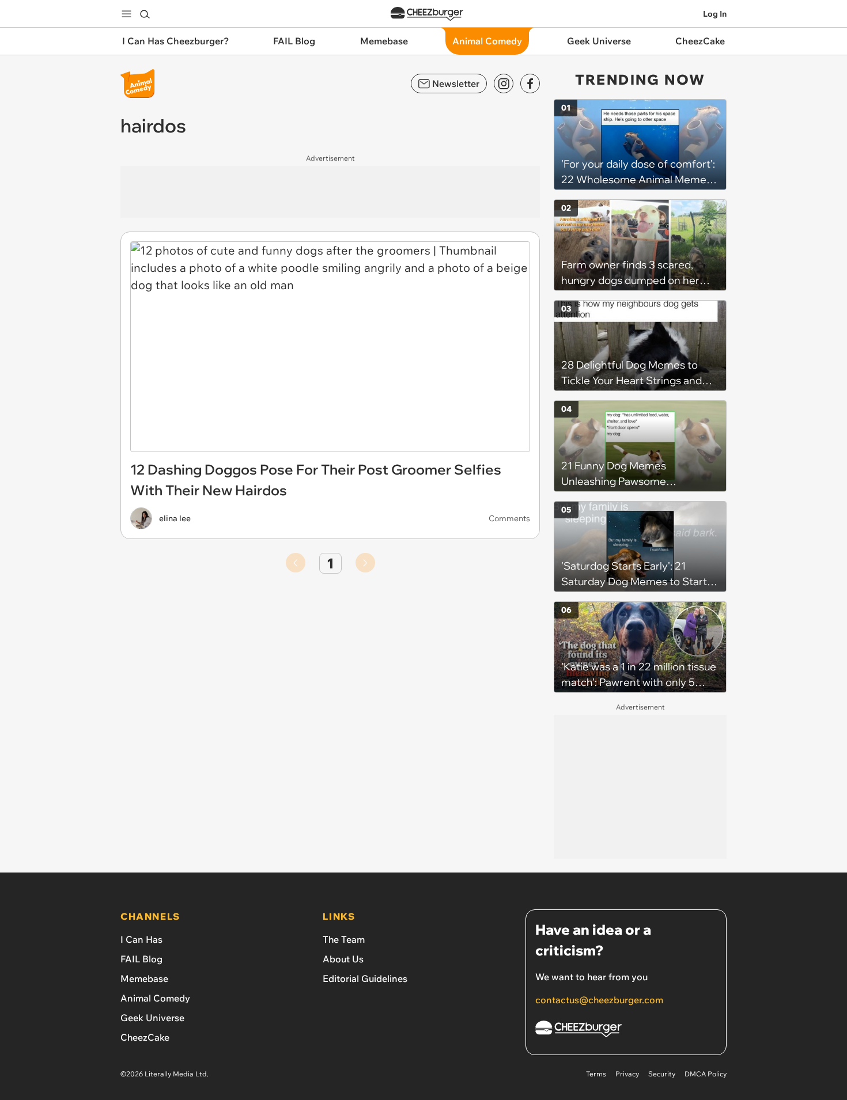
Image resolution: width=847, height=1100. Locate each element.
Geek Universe (152, 1017)
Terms (596, 1073)
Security (661, 1073)
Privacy (627, 1073)
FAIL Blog (141, 959)
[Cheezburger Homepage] (427, 14)
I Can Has (141, 939)
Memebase (144, 978)
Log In (715, 14)
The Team (344, 939)
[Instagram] (503, 83)
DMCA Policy (706, 1073)
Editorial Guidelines (365, 978)
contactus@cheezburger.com (599, 1000)
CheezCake (144, 1037)
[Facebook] (530, 83)
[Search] (144, 14)
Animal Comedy (155, 998)
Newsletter (455, 83)
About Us (343, 959)
